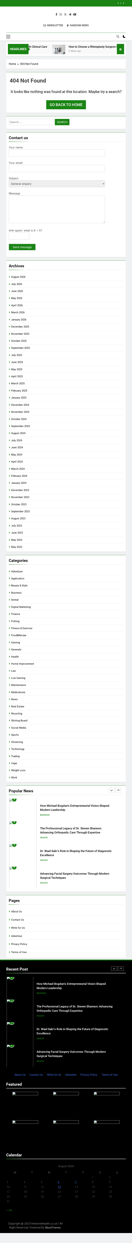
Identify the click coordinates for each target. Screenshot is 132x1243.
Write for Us (18, 927)
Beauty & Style (19, 585)
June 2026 (17, 291)
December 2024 (20, 404)
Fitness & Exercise (21, 628)
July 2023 (16, 525)
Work (14, 777)
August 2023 (18, 518)
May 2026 (16, 298)
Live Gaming (18, 678)
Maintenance (18, 685)
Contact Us (17, 919)
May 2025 (16, 369)
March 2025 (18, 383)
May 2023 (16, 539)
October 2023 (18, 504)
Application (17, 578)
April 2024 (17, 461)
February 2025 (19, 390)
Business (16, 592)
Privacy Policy (19, 944)
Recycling (16, 713)
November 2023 (20, 497)
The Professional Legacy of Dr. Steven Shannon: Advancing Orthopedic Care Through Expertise (59, 3)
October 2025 (18, 340)
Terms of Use (19, 952)
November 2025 (20, 333)
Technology (17, 749)
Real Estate (17, 706)
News (14, 699)
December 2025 (20, 326)
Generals (16, 649)
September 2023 (20, 511)
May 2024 (16, 454)
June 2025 (17, 362)
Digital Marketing (21, 607)
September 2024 (20, 426)
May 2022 (16, 546)
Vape (14, 763)
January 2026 (18, 319)
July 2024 (16, 440)
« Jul (9, 1210)
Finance (15, 614)
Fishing (15, 621)
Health (15, 656)
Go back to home (66, 105)
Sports (15, 734)
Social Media (18, 727)
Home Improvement (22, 663)
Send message (22, 247)
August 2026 (18, 276)
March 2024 (18, 468)
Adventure (17, 571)
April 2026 (17, 305)
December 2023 (20, 490)
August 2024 (18, 433)
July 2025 (16, 355)
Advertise (16, 936)
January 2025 (18, 397)
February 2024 (19, 475)
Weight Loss (18, 770)
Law (13, 670)
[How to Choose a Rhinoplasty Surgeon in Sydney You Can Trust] (48, 51)
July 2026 (16, 284)
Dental (15, 599)
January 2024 (18, 483)
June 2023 (17, 532)
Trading (15, 756)
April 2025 (17, 376)
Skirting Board (19, 720)
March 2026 (18, 312)
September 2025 (20, 347)
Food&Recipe (18, 635)
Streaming (17, 742)
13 (59, 1187)
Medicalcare (18, 692)
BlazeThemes (53, 1227)
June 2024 (17, 447)
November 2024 (20, 411)
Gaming (15, 642)
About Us (16, 911)
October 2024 (18, 419)
